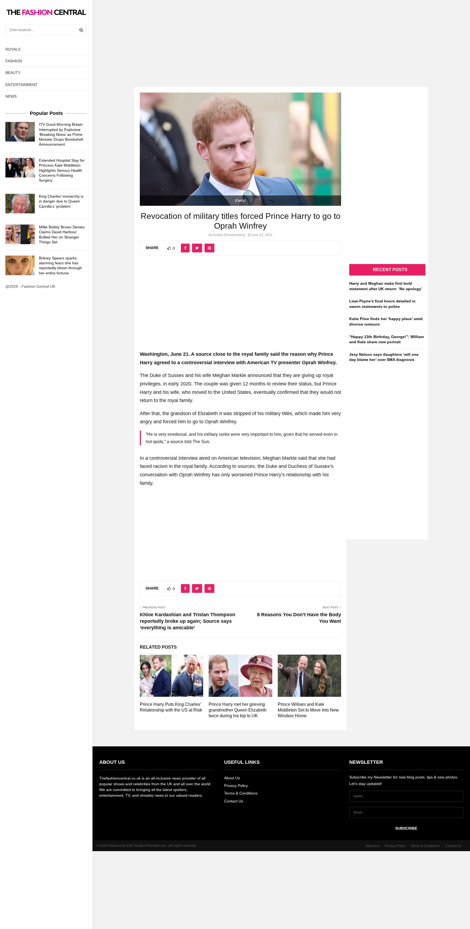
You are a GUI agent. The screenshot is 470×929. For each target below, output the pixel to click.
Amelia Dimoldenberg (229, 235)
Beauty (12, 72)
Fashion (13, 61)
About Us (232, 778)
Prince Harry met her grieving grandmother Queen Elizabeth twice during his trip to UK (238, 710)
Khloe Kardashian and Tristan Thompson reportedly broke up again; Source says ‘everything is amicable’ (187, 621)
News (11, 96)
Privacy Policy (236, 785)
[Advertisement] (235, 38)
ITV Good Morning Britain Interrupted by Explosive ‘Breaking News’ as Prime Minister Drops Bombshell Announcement (61, 134)
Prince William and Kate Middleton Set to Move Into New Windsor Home (308, 710)
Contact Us (233, 801)
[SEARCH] (81, 29)
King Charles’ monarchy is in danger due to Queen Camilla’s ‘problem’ (61, 201)
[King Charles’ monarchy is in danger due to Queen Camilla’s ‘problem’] (20, 203)
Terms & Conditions (241, 793)
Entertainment (21, 84)
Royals (12, 49)
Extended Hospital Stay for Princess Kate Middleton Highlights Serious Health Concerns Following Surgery (62, 170)
